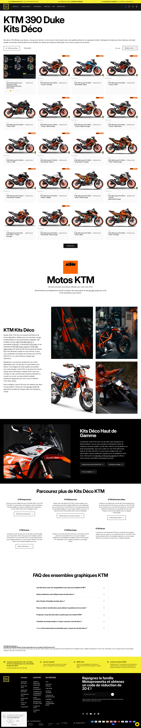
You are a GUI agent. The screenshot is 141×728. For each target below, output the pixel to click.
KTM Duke (33, 344)
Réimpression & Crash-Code (37, 702)
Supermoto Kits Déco (24, 691)
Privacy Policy (10, 717)
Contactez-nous (36, 711)
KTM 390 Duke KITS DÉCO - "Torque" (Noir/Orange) (49, 125)
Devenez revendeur (49, 691)
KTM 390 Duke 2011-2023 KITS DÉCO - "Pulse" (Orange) (14, 234)
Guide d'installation (37, 698)
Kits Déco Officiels (49, 685)
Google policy (16, 717)
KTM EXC (15, 344)
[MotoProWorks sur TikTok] (94, 714)
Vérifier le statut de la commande (36, 683)
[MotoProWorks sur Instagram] (87, 714)
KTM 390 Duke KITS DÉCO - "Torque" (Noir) (117, 83)
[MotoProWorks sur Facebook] (83, 714)
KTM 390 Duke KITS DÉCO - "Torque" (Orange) (49, 83)
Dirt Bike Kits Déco (25, 695)
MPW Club (80, 662)
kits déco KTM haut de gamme (106, 456)
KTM (7, 81)
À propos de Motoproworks (50, 696)
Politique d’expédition (41, 724)
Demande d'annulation (37, 688)
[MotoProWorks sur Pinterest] (98, 714)
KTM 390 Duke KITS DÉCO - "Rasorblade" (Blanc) (49, 161)
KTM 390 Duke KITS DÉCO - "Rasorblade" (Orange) (83, 161)
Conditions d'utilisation (30, 724)
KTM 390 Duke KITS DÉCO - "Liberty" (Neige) (49, 196)
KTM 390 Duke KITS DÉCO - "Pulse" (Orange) (117, 233)
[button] (125, 6)
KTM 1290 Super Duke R (20, 347)
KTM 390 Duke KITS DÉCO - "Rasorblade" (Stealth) (15, 196)
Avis (47, 682)
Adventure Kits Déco (24, 682)
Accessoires (24, 707)
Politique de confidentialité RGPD (50, 703)
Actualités (49, 699)
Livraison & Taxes (36, 706)
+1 (17, 90)
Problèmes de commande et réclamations (37, 693)
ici (134, 667)
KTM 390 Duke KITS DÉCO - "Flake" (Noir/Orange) (83, 196)
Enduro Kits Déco (24, 699)
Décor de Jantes (23, 703)
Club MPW (49, 688)
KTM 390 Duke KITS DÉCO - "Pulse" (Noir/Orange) (117, 161)
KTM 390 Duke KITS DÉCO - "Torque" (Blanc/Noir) (117, 125)
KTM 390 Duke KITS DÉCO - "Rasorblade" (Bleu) (83, 83)
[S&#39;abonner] (112, 694)
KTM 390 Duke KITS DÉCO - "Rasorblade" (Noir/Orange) (49, 233)
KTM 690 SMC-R (26, 342)
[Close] (26, 712)
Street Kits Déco (24, 686)
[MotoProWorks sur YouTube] (91, 714)
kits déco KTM (94, 290)
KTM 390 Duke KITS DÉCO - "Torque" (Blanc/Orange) (83, 125)
